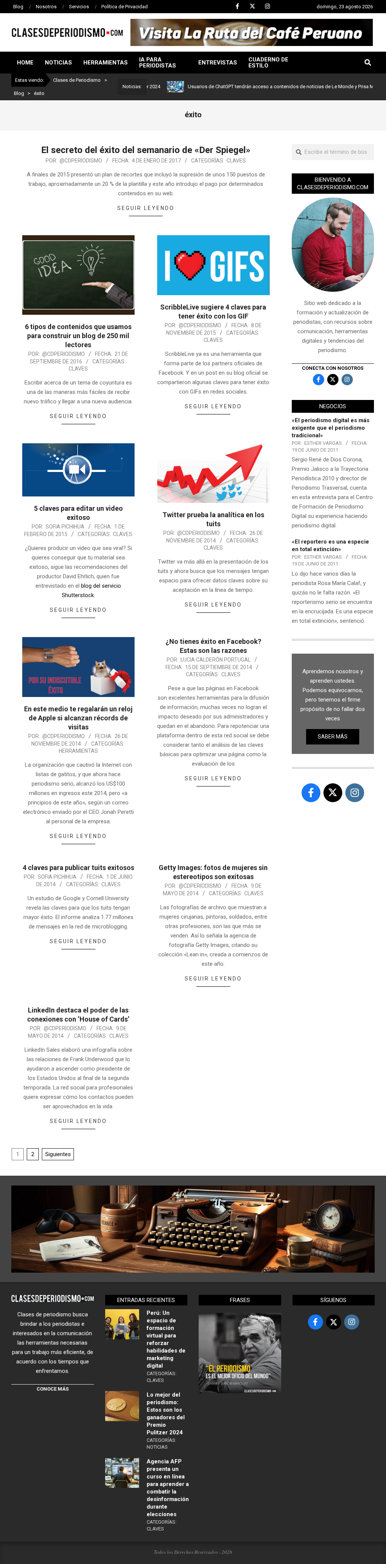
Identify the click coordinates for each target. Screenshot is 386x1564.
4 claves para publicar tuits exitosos (78, 868)
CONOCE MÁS (53, 1389)
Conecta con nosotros (332, 368)
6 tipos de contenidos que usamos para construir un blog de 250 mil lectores (78, 336)
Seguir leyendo (146, 208)
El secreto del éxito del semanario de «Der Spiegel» (145, 150)
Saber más (333, 737)
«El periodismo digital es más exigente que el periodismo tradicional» (330, 428)
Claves (236, 161)
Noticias (157, 1447)
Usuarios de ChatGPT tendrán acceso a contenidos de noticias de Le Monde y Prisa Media (253, 86)
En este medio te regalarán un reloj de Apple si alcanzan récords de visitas (78, 718)
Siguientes (58, 1154)
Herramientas (78, 751)
